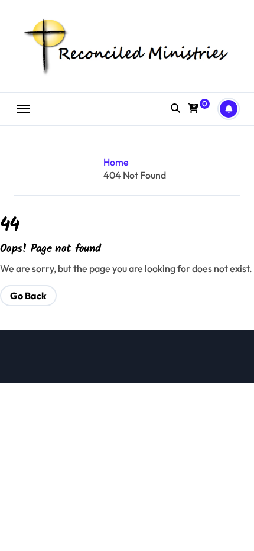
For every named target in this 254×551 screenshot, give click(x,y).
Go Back (28, 296)
